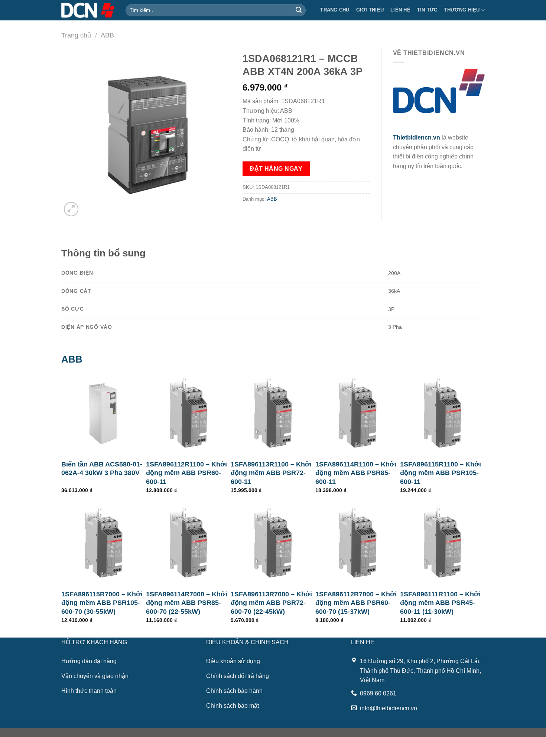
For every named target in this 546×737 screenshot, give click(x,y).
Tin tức (427, 10)
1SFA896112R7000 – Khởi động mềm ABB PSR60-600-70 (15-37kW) (356, 602)
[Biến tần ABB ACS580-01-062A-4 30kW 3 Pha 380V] (103, 412)
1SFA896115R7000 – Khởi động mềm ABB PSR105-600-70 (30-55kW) (102, 602)
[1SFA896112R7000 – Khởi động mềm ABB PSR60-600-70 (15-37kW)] (357, 542)
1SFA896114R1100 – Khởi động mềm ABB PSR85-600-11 (355, 473)
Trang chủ (334, 10)
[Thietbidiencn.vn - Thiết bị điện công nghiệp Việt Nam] (87, 10)
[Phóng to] (71, 209)
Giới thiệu (370, 10)
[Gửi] (298, 10)
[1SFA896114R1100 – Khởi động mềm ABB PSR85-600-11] (357, 412)
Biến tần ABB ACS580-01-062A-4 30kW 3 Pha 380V (101, 468)
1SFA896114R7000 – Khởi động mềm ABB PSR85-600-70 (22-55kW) (186, 602)
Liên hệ (400, 10)
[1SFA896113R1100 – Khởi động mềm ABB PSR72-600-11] (273, 412)
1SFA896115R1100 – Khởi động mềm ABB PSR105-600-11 (440, 473)
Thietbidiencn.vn (416, 137)
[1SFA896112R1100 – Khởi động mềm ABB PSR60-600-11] (188, 412)
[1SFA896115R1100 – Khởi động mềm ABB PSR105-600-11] (442, 412)
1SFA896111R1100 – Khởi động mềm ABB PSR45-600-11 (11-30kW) (440, 602)
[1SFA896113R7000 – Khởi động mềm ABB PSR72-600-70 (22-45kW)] (273, 542)
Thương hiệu (462, 10)
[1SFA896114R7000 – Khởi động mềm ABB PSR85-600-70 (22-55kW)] (188, 542)
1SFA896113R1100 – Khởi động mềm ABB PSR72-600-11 (271, 473)
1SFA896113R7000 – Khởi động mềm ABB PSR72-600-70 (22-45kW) (271, 602)
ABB (107, 35)
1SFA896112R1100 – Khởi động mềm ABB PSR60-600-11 (186, 473)
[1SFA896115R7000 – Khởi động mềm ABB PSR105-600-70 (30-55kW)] (103, 542)
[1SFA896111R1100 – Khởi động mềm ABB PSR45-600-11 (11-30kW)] (442, 542)
